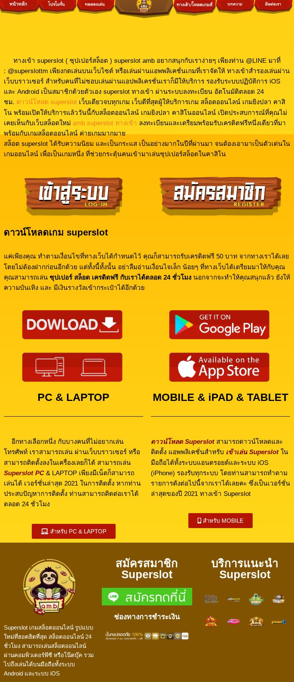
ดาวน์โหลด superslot (47, 102)
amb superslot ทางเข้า (105, 123)
